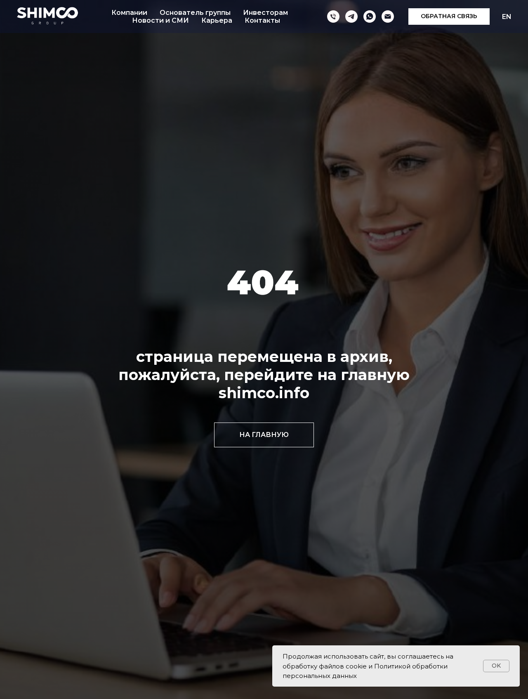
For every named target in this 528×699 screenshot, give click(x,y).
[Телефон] (333, 16)
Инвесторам (265, 13)
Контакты (262, 20)
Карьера (216, 20)
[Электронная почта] (388, 16)
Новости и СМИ (160, 20)
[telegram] (351, 16)
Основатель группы (195, 13)
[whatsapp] (369, 16)
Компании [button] (129, 13)
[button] (449, 16)
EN (507, 17)
